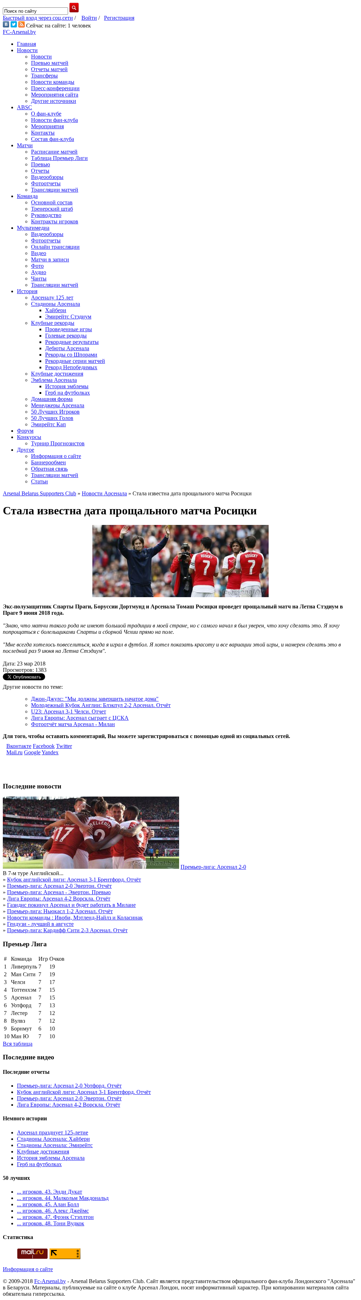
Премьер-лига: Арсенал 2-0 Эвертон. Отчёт (59, 886)
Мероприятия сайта (54, 95)
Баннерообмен (48, 462)
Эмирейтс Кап (48, 424)
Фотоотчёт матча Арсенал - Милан (73, 724)
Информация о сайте (56, 456)
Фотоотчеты (46, 183)
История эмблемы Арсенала (51, 1158)
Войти (89, 18)
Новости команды (52, 82)
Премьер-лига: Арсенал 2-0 (213, 867)
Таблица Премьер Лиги (59, 158)
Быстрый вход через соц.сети (38, 18)
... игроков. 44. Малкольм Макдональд (63, 1198)
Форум (25, 431)
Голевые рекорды (66, 336)
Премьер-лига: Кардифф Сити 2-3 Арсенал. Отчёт (67, 930)
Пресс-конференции (55, 88)
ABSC (24, 107)
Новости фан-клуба (54, 120)
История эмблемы (66, 386)
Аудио (38, 272)
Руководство (46, 215)
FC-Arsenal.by (19, 32)
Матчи (25, 145)
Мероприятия (47, 126)
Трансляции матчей (54, 190)
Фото (37, 266)
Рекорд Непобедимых (71, 367)
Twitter (64, 746)
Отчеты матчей (49, 69)
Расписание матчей (54, 152)
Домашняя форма (52, 399)
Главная (26, 44)
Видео (38, 253)
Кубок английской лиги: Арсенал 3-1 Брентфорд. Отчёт (74, 880)
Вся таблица (17, 1044)
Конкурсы (29, 437)
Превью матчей (49, 63)
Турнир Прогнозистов (58, 443)
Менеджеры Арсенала (57, 405)
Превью (40, 164)
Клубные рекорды (52, 323)
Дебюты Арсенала (67, 348)
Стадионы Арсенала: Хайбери (53, 1139)
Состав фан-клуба (52, 139)
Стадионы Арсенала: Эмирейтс (55, 1145)
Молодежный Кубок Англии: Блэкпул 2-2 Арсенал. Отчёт (101, 705)
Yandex (50, 752)
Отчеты (40, 171)
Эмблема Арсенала (54, 380)
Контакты (43, 133)
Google (32, 752)
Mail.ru (14, 752)
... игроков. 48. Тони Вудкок (50, 1223)
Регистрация (119, 18)
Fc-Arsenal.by (50, 1281)
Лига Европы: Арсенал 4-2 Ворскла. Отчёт (58, 899)
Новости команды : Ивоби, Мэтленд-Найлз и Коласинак (75, 918)
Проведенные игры (68, 329)
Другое (25, 450)
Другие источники (53, 101)
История (27, 291)
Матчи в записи (50, 259)
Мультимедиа (33, 228)
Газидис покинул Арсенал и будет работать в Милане (71, 905)
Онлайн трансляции (55, 247)
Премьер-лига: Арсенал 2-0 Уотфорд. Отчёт (69, 1086)
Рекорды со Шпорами (71, 355)
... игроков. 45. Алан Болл (48, 1204)
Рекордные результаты (72, 342)
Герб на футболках (67, 393)
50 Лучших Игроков (55, 412)
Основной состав (52, 202)
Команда (27, 196)
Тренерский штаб (52, 209)
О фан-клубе (46, 114)
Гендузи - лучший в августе (40, 924)
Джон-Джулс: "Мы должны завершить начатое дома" (95, 699)
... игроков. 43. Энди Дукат (49, 1192)
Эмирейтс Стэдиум (68, 317)
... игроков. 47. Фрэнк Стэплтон (55, 1217)
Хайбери (55, 310)
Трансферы (44, 76)
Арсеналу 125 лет (52, 298)
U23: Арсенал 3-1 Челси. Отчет (68, 711)
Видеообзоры (47, 177)
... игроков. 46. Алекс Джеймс (53, 1211)
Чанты (39, 278)
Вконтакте (18, 746)
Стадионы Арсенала (55, 304)
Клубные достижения (57, 374)
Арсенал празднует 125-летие (52, 1132)
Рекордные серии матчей (75, 361)
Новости (27, 50)
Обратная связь (49, 469)
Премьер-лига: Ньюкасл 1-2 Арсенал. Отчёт (60, 911)
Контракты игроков (54, 221)
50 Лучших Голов (52, 418)
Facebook (44, 746)
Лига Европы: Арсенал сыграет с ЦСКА (80, 718)
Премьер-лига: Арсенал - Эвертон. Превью (59, 892)
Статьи (39, 481)
